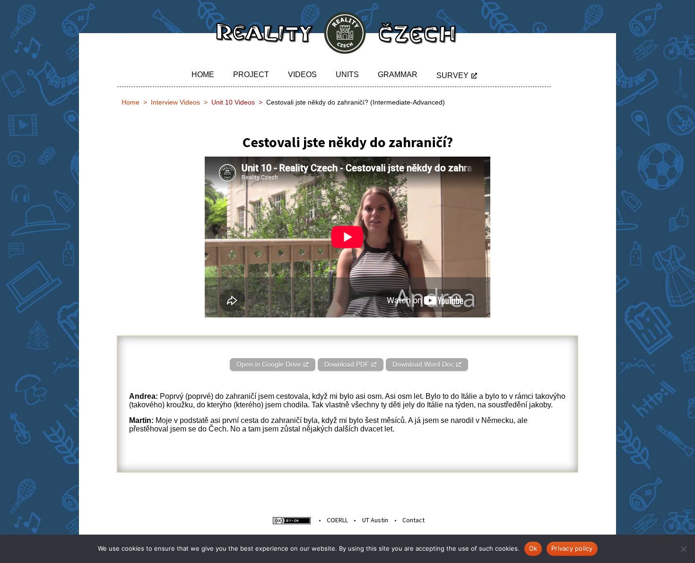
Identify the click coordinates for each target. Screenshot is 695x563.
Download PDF (346, 364)
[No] (683, 549)
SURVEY (452, 75)
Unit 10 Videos (233, 102)
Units (347, 74)
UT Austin (375, 520)
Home (202, 74)
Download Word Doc (423, 364)
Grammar (397, 74)
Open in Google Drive (268, 364)
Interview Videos (175, 102)
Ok (533, 548)
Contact (413, 520)
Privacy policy (572, 548)
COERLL (337, 520)
